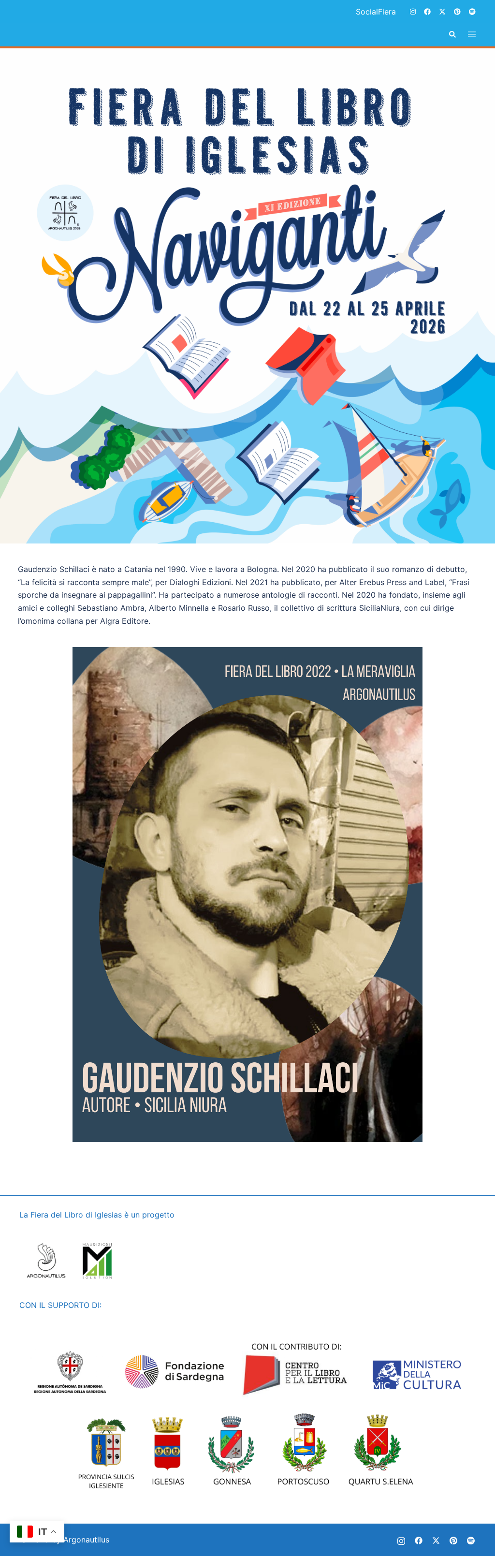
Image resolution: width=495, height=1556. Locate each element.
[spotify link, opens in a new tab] (472, 11)
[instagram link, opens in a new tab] (412, 11)
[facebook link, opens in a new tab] (427, 11)
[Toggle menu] (472, 34)
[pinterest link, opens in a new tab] (457, 11)
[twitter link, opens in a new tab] (442, 11)
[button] (452, 34)
